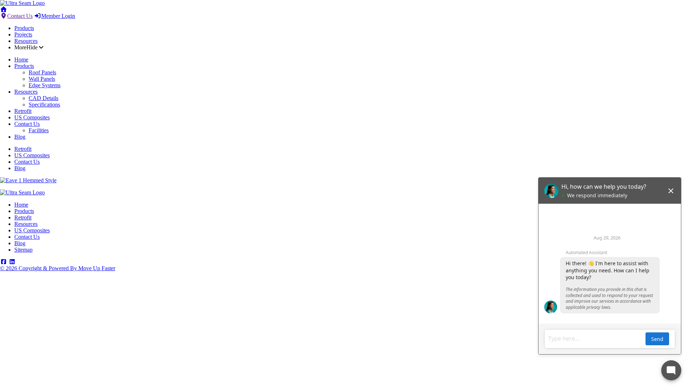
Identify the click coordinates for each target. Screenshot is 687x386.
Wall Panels (42, 79)
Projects (23, 34)
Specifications (44, 105)
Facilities (39, 130)
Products (24, 28)
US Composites (32, 117)
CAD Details (43, 98)
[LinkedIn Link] (12, 262)
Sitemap (23, 250)
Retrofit (22, 111)
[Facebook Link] (3, 262)
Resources (26, 41)
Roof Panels (42, 72)
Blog (19, 137)
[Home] (22, 3)
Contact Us (20, 16)
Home (21, 59)
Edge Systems (44, 85)
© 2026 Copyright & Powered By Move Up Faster (57, 268)
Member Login (58, 16)
